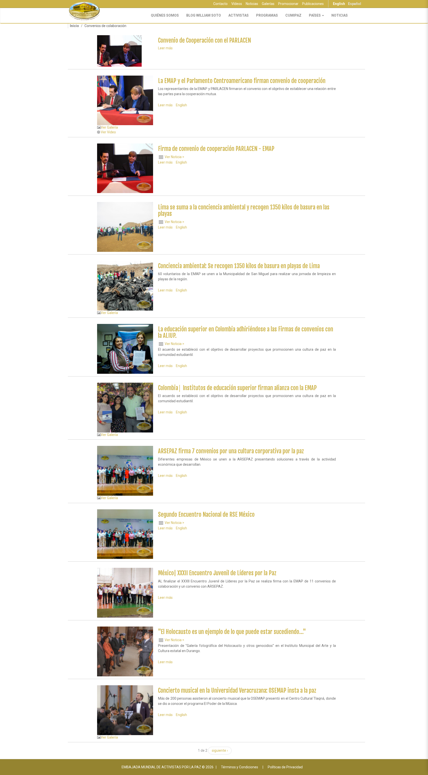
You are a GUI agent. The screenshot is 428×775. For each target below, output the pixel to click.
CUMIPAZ (293, 15)
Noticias (252, 4)
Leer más (165, 48)
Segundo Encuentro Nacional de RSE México (206, 514)
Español (354, 4)
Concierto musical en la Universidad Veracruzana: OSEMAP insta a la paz (237, 690)
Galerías (268, 4)
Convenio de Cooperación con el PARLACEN (204, 40)
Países (315, 15)
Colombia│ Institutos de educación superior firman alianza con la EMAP (237, 388)
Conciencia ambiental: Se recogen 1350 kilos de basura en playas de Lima (239, 266)
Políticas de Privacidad (285, 767)
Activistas (238, 15)
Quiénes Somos (165, 15)
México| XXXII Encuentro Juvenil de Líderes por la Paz (217, 573)
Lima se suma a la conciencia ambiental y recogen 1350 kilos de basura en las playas (243, 210)
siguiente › (220, 750)
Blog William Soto (203, 15)
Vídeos (236, 4)
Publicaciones (313, 4)
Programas (267, 15)
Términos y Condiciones (239, 767)
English (339, 4)
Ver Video (108, 132)
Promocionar (288, 4)
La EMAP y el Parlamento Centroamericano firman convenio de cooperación (241, 81)
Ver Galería (109, 127)
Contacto (220, 4)
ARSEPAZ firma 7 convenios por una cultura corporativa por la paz (231, 451)
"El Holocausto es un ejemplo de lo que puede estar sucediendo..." (232, 631)
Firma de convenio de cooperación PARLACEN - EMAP (216, 148)
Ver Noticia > (174, 157)
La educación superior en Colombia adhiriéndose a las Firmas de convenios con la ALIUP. (245, 332)
